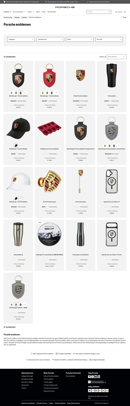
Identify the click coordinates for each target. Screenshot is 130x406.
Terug (124, 17)
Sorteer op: (102, 57)
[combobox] (97, 12)
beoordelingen (97, 382)
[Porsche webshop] (65, 7)
